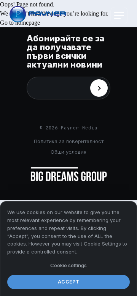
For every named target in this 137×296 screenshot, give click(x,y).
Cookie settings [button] (68, 265)
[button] (119, 15)
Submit (99, 88)
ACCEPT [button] (68, 282)
